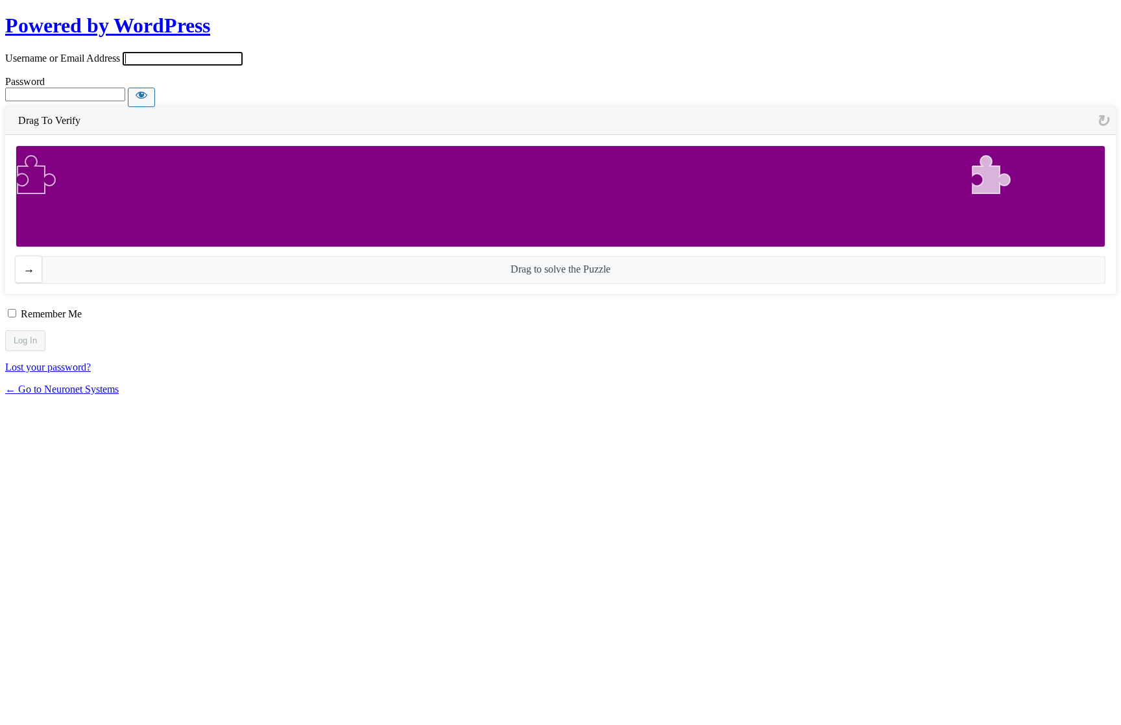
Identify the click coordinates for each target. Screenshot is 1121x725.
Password (25, 81)
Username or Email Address (62, 58)
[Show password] (141, 97)
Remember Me (51, 313)
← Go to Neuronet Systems (62, 389)
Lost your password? (48, 367)
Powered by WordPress (107, 25)
